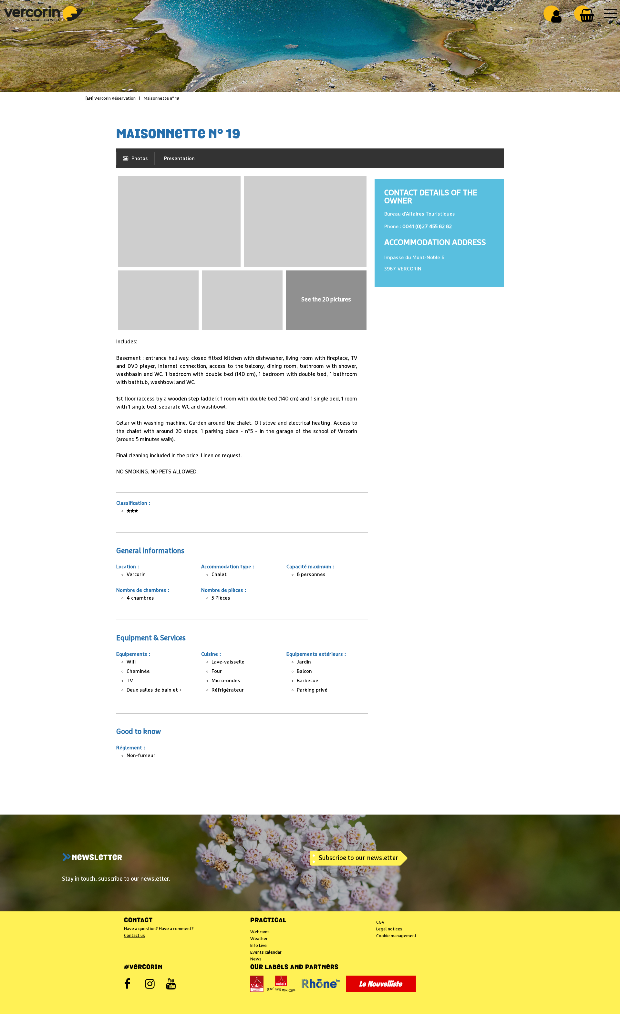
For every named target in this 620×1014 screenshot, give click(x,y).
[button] (587, 15)
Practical (268, 921)
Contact (138, 921)
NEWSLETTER (97, 858)
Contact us (134, 935)
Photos (139, 158)
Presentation (179, 158)
